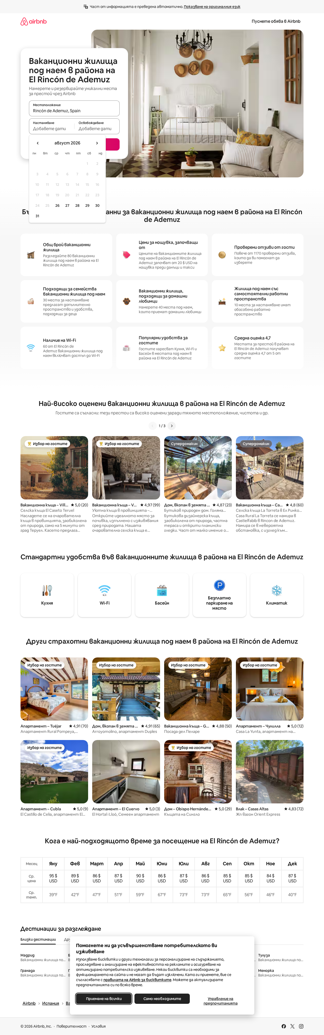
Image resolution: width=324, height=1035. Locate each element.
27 (67, 205)
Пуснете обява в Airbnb (276, 21)
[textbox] (51, 129)
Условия (98, 1026)
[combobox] (74, 111)
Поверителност (72, 1026)
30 (97, 205)
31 (37, 216)
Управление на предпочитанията (220, 1001)
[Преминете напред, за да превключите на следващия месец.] (96, 143)
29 (87, 205)
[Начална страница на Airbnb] (33, 21)
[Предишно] (153, 426)
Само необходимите (162, 998)
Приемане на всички (103, 998)
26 (57, 205)
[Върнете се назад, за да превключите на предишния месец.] (37, 143)
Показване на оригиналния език (212, 6)
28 (77, 205)
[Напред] (172, 426)
